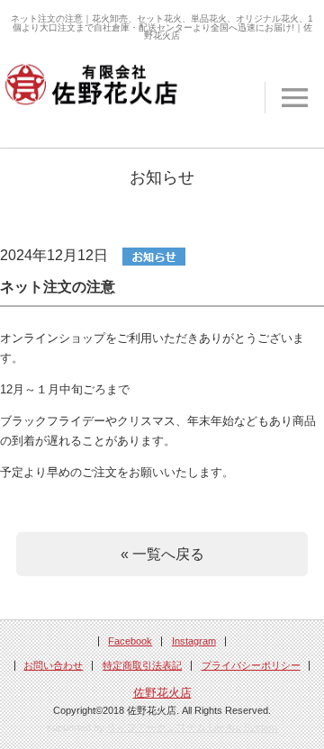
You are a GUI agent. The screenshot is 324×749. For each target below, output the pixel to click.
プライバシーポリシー (251, 665)
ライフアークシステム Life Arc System (192, 727)
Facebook (130, 641)
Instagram (194, 641)
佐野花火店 (162, 693)
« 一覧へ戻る (162, 554)
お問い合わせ (53, 665)
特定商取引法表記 (142, 665)
